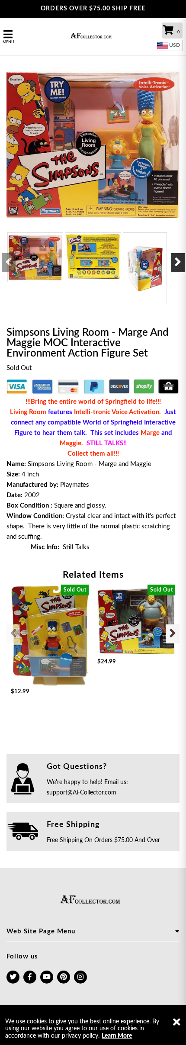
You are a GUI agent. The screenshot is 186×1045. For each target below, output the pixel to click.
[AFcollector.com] (93, 36)
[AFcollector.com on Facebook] (29, 977)
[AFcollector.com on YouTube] (46, 977)
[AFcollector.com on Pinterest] (63, 977)
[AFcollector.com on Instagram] (80, 977)
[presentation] (9, 262)
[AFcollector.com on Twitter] (12, 977)
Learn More (117, 1036)
